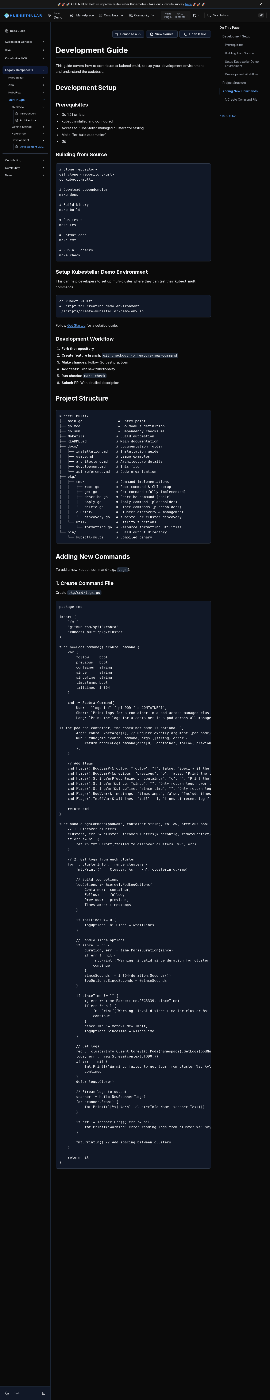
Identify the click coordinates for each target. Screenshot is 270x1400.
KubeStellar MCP (16, 58)
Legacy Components (19, 70)
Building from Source (239, 53)
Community (12, 167)
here (188, 4)
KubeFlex (14, 92)
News (8, 175)
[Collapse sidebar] (43, 1393)
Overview (18, 107)
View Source (164, 34)
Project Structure (234, 82)
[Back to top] (258, 1388)
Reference (19, 133)
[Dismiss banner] (260, 4)
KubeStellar (16, 77)
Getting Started (22, 126)
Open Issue (197, 34)
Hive (8, 50)
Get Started (76, 325)
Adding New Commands (240, 91)
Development (20, 140)
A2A (11, 85)
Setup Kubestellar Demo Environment (242, 64)
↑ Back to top (228, 116)
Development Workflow (241, 74)
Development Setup (236, 36)
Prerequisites (234, 45)
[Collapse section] (43, 70)
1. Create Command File (241, 99)
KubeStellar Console (18, 41)
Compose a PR (131, 34)
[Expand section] (43, 42)
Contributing (13, 160)
